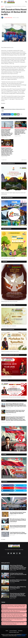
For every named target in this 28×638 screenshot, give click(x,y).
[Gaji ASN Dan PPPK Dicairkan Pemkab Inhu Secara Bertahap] (5, 582)
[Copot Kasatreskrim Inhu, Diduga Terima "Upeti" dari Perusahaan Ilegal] (5, 534)
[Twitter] (12, 114)
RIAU (3, 110)
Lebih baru (4, 159)
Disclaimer (20, 630)
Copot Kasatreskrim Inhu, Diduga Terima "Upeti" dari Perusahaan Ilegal (18, 533)
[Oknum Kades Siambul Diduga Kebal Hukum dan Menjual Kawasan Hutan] (5, 527)
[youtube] (14, 553)
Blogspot (24, 634)
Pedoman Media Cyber (14, 632)
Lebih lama (23, 159)
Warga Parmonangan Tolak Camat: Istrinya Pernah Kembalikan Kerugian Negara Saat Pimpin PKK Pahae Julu (21, 132)
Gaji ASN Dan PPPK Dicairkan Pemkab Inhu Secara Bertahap (18, 580)
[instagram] (17, 553)
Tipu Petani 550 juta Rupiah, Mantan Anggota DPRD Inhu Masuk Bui (18, 513)
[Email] (18, 114)
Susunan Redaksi (13, 630)
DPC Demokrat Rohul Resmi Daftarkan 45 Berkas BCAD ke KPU (15, 7)
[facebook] (8, 553)
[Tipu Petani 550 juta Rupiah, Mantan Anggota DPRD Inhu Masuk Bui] (5, 514)
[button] (2, 2)
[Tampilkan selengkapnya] (21, 114)
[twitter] (11, 553)
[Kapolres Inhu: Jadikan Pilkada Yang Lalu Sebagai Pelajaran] (5, 588)
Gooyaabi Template (21, 635)
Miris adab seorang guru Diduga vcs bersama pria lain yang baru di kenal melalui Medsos (18, 520)
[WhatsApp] (15, 114)
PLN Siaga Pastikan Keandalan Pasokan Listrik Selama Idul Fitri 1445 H (18, 574)
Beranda (2, 7)
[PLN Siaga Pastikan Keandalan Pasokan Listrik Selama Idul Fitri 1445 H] (5, 575)
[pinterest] (20, 553)
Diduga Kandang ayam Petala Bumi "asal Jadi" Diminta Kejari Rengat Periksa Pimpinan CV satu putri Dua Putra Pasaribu (18, 595)
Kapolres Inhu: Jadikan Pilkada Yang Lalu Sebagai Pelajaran (18, 587)
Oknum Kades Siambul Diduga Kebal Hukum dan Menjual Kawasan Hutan (18, 526)
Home (7, 630)
